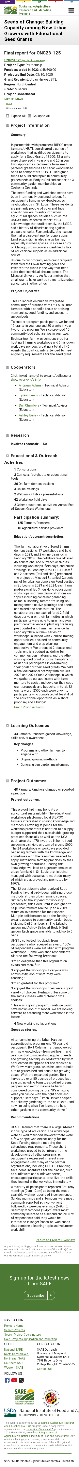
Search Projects (14, 1330)
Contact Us (44, 1369)
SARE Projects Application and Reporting (30, 1339)
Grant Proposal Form (29, 707)
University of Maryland (38, 1429)
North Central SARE (16, 1354)
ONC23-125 (24, 60)
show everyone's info (26, 379)
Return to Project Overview (55, 1240)
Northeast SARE (14, 1358)
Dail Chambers (29, 405)
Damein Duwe (13, 98)
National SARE (13, 1349)
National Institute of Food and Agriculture (44, 1435)
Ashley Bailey (28, 415)
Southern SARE (14, 1363)
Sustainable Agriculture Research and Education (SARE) (39, 1424)
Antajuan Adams (30, 385)
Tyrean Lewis (28, 395)
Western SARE (13, 1367)
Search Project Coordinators (22, 1334)
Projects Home (13, 1326)
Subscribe (35, 1295)
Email (9, 103)
